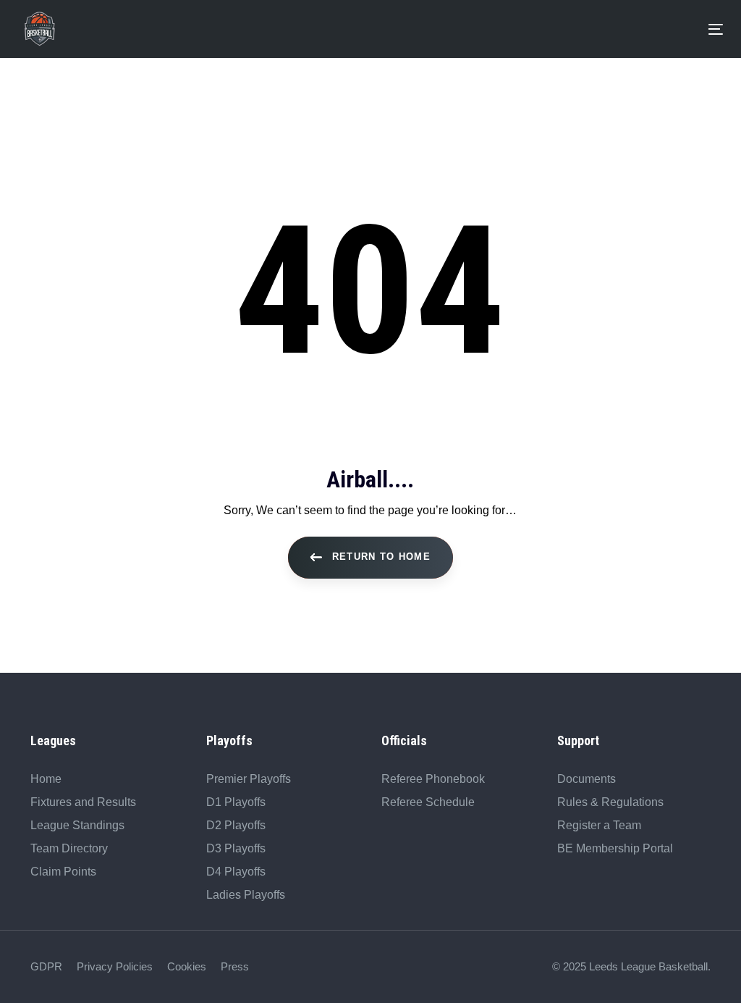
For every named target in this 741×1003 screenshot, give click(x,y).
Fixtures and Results (83, 802)
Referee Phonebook (433, 779)
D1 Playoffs (236, 802)
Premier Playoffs (248, 779)
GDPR (46, 966)
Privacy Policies (115, 966)
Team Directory (69, 848)
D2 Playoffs (236, 825)
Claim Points (63, 871)
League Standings (77, 825)
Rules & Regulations (610, 802)
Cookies (186, 966)
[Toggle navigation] (385, 29)
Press (235, 966)
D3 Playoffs (236, 848)
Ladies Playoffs (245, 895)
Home (46, 779)
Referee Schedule (428, 802)
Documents (586, 779)
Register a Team (599, 825)
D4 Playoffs (236, 871)
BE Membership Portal (615, 848)
